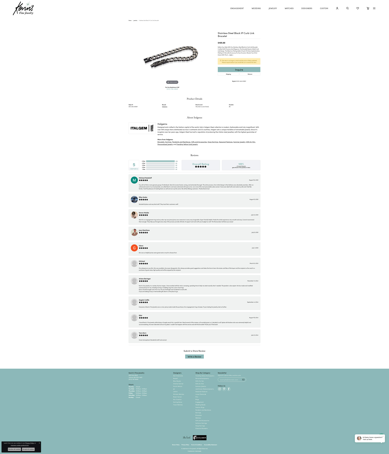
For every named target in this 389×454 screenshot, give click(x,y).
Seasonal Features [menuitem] (201, 391)
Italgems (164, 106)
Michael (142, 261)
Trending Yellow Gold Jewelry (187, 144)
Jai (174, 389)
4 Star (143, 163)
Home (130, 20)
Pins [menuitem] (197, 397)
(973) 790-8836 (172, 89)
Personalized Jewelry (165, 144)
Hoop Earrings (213, 142)
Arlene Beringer (145, 278)
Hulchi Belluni (177, 386)
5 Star (143, 161)
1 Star (143, 169)
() (177, 161)
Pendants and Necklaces (181, 142)
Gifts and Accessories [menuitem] (202, 420)
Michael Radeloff (145, 178)
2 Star (143, 167)
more (231, 55)
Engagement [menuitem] (200, 402)
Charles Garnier (178, 383)
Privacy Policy (185, 444)
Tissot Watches (178, 405)
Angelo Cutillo (144, 300)
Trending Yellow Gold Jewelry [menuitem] (205, 376)
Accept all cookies (28, 449)
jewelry (135, 20)
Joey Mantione (144, 230)
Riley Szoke (143, 197)
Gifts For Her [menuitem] (200, 381)
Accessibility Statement (210, 444)
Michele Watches (178, 394)
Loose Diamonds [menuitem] (201, 394)
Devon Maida (144, 212)
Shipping (228, 74)
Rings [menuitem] (197, 399)
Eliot (140, 315)
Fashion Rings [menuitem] (200, 407)
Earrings (168, 142)
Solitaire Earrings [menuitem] (201, 423)
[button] (337, 8)
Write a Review (194, 356)
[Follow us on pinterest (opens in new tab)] (224, 389)
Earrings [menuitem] (198, 412)
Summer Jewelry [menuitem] (201, 386)
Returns (250, 74)
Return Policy (176, 444)
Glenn (141, 245)
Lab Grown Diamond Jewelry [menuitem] (205, 389)
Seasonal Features (226, 142)
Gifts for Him (250, 142)
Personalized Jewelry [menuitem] (202, 378)
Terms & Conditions (196, 444)
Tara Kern (142, 333)
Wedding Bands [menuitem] (200, 405)
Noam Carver (177, 397)
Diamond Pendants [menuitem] (202, 428)
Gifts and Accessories (199, 142)
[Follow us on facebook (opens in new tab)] (228, 389)
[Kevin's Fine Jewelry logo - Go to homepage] (23, 8)
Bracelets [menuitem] (199, 415)
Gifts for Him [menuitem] (200, 383)
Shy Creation (177, 399)
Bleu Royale (177, 381)
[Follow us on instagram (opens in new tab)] (219, 389)
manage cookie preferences (20, 445)
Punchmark (198, 451)
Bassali (175, 378)
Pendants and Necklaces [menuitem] (203, 410)
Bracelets (161, 142)
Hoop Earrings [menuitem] (200, 426)
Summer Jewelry (239, 142)
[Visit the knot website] (187, 437)
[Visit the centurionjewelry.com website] (199, 437)
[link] (237, 8)
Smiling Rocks (177, 402)
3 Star (143, 165)
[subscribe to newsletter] (243, 380)
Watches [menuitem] (198, 418)
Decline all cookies (14, 449)
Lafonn (175, 391)
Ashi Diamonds (178, 376)
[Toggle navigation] (374, 8)
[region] (172, 54)
